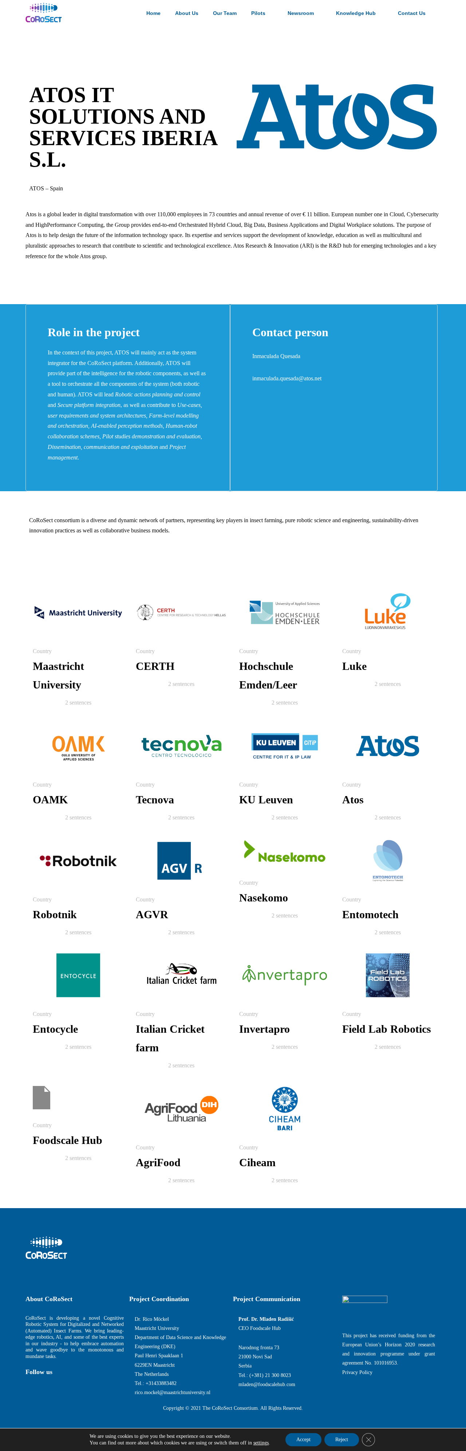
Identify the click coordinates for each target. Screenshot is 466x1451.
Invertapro (264, 1029)
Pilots (258, 13)
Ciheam (257, 1162)
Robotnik (55, 914)
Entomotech (370, 914)
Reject (341, 1439)
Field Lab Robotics (386, 1029)
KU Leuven (266, 800)
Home (153, 13)
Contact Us (412, 13)
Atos (353, 800)
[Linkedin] (58, 1386)
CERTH (155, 666)
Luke (354, 666)
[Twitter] (43, 1386)
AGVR (152, 914)
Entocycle (55, 1029)
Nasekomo (263, 898)
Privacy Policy (357, 1372)
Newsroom (301, 13)
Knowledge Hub (356, 13)
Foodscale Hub (67, 1140)
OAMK (50, 800)
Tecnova (155, 800)
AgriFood (158, 1162)
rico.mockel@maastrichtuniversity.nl (172, 1392)
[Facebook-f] (29, 1386)
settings (261, 1443)
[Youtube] (72, 1386)
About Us (186, 13)
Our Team (225, 13)
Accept (303, 1439)
